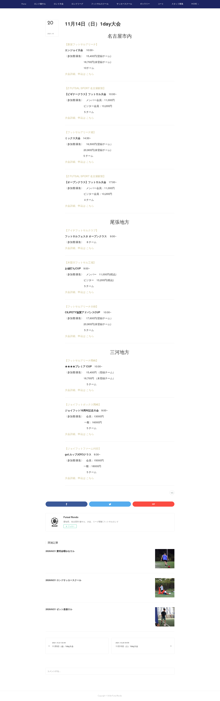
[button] (23, 4)
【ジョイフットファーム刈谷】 (83, 448)
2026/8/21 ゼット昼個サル (59, 609)
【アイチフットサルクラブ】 (81, 230)
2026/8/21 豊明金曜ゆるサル (60, 551)
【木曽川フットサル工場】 (80, 262)
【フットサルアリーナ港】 (80, 132)
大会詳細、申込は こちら (79, 74)
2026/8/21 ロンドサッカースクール (63, 580)
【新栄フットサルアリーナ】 (81, 44)
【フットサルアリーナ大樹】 (81, 306)
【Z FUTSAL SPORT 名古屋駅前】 (85, 88)
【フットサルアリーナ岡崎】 (81, 360)
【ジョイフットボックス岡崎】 (83, 404)
